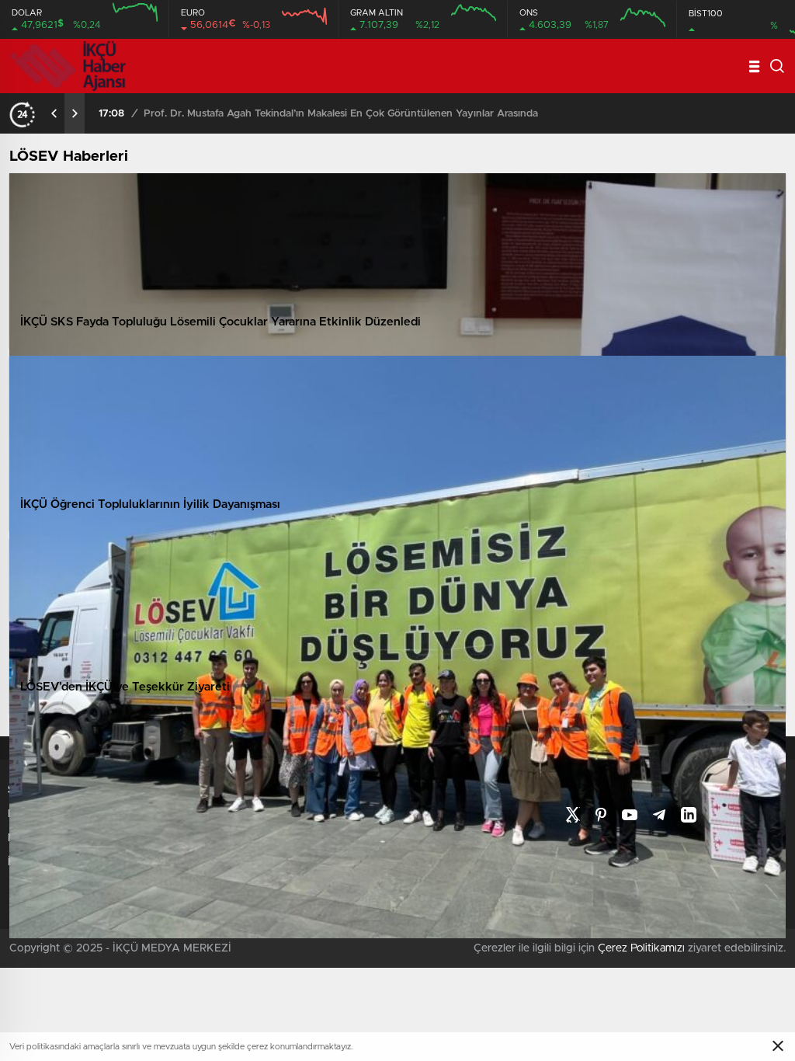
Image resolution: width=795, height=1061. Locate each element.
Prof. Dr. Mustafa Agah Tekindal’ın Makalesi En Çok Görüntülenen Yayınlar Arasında (341, 114)
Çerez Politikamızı (641, 948)
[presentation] (54, 113)
